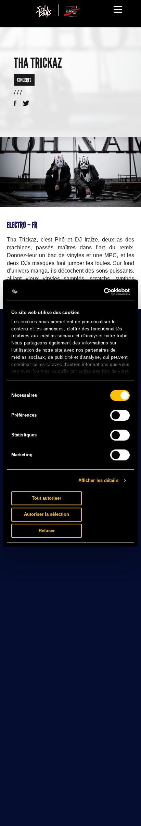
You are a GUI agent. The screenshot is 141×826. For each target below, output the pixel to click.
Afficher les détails (98, 480)
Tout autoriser (46, 498)
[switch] (120, 415)
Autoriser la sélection (46, 514)
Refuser (47, 530)
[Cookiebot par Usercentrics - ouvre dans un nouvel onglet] (100, 292)
